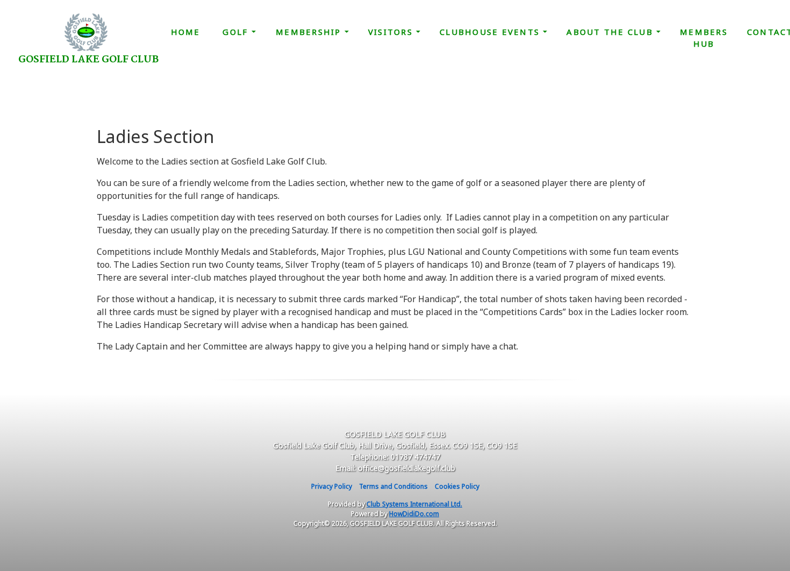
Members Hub (704, 37)
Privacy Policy (331, 486)
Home (185, 31)
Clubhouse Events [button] (491, 31)
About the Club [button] (611, 31)
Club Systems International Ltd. (414, 504)
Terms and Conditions (393, 486)
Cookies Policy (457, 486)
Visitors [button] (392, 31)
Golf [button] (236, 31)
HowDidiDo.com (414, 513)
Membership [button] (310, 31)
